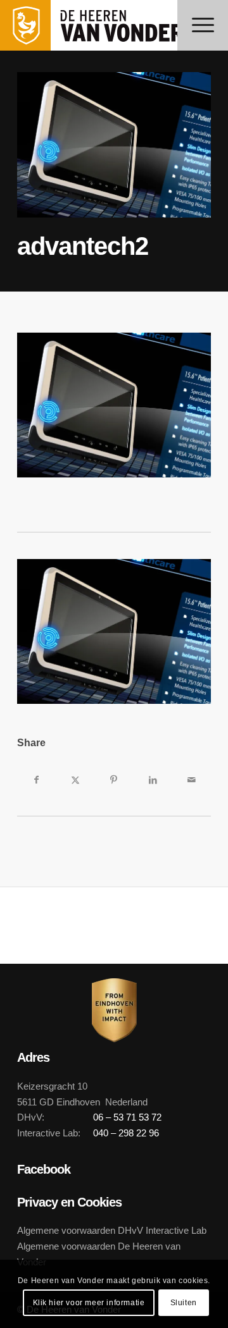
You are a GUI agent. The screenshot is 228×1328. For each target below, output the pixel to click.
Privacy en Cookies (69, 1202)
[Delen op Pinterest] (113, 779)
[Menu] (202, 25)
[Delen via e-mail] (191, 779)
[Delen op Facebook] (36, 779)
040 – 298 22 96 (126, 1133)
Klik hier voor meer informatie (89, 1302)
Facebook (43, 1169)
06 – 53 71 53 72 (127, 1117)
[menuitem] (202, 25)
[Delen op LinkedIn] (153, 779)
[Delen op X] (75, 779)
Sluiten (183, 1302)
